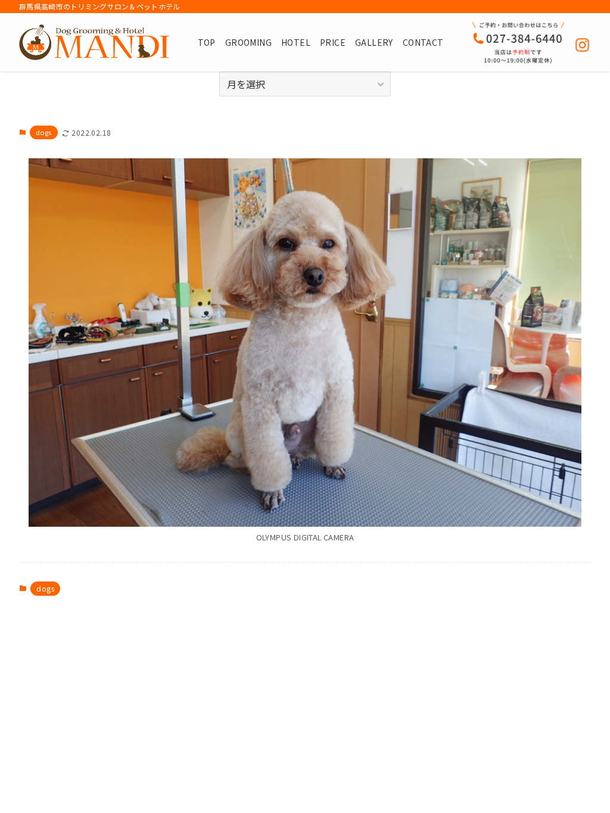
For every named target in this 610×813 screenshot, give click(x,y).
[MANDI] (94, 42)
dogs (44, 132)
